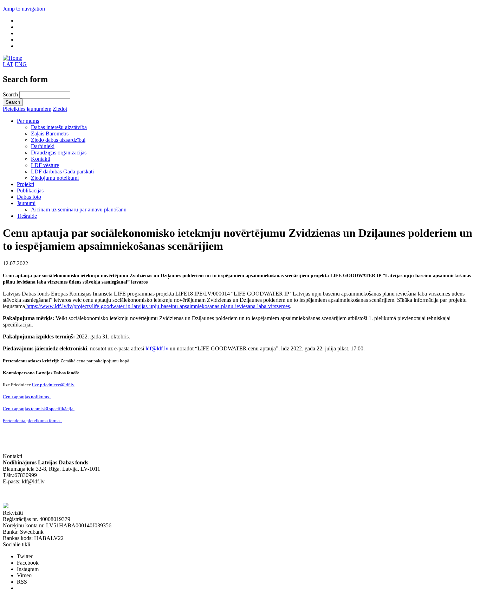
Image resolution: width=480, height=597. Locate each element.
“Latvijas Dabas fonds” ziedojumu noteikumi (53, 494)
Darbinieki (42, 146)
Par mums (28, 121)
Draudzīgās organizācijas (58, 152)
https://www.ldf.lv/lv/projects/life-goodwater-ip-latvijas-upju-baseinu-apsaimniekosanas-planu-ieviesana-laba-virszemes (157, 306)
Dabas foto (29, 197)
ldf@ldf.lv (156, 348)
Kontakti (40, 159)
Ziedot (60, 109)
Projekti (25, 184)
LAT (8, 64)
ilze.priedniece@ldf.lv (53, 384)
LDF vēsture (45, 165)
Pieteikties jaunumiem (27, 109)
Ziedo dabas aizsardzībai (58, 140)
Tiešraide (27, 216)
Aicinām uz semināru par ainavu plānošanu (79, 209)
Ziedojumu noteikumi (55, 178)
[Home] (12, 58)
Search (11, 94)
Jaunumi (26, 203)
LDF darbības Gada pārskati (62, 171)
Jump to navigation (24, 9)
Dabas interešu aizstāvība (59, 127)
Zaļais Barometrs (50, 133)
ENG (21, 64)
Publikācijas (30, 190)
